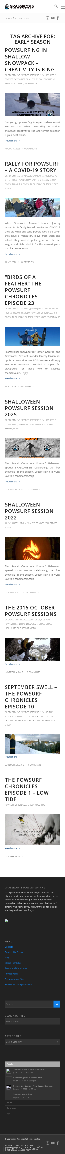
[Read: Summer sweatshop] (9, 1096)
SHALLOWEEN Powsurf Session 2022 (29, 511)
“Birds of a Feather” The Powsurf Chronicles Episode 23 (23, 290)
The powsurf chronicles (32, 184)
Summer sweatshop (22, 1094)
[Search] (54, 6)
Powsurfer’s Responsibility (18, 984)
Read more (11, 140)
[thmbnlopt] (32, 649)
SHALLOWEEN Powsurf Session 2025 (29, 408)
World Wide (30, 83)
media (53, 75)
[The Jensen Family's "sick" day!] (32, 207)
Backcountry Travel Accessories (22, 619)
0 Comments (30, 148)
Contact (8, 946)
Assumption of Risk (14, 978)
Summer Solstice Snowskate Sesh (28, 1069)
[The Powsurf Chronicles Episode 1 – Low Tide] (32, 829)
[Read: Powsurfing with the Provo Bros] (9, 1079)
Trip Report (11, 83)
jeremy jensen (37, 75)
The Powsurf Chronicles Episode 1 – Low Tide (27, 789)
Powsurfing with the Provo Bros (27, 1077)
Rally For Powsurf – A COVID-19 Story (32, 167)
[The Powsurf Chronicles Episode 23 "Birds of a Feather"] (32, 336)
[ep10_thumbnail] (32, 744)
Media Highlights (21, 716)
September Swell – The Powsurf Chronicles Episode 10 (31, 697)
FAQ (7, 957)
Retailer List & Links (14, 952)
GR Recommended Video (17, 75)
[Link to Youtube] (52, 18)
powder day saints (15, 79)
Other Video (11, 180)
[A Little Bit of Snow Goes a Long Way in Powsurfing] (32, 104)
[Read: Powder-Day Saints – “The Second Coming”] (9, 1088)
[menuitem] (54, 6)
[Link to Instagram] (47, 18)
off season (37, 716)
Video (21, 83)
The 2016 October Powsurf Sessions (31, 610)
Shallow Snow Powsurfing (41, 79)
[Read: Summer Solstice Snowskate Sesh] (9, 1071)
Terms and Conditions (16, 968)
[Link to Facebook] (57, 18)
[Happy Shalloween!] (32, 548)
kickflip (49, 712)
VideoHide (40, 804)
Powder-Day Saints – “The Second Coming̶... (33, 1086)
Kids (47, 75)
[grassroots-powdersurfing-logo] (27, 6)
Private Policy (11, 973)
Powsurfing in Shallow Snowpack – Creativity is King (30, 60)
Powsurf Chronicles (42, 312)
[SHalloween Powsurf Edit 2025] (32, 448)
